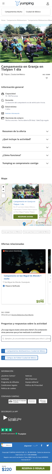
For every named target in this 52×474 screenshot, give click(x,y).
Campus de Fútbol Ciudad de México (21, 358)
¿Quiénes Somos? (8, 376)
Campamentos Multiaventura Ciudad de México (26, 351)
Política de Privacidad (34, 385)
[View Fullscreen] (3, 196)
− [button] (3, 190)
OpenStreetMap (40, 225)
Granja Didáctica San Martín (22, 315)
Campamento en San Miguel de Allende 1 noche (22, 277)
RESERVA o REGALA (33, 468)
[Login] (48, 3)
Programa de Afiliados (10, 382)
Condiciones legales (9, 385)
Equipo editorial (31, 382)
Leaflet (31, 225)
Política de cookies (8, 388)
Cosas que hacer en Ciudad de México (36, 232)
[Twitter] (47, 446)
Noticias (28, 376)
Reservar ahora (25, 216)
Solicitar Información (12, 113)
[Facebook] (41, 446)
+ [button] (3, 186)
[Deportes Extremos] (24, 3)
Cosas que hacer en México (12, 232)
